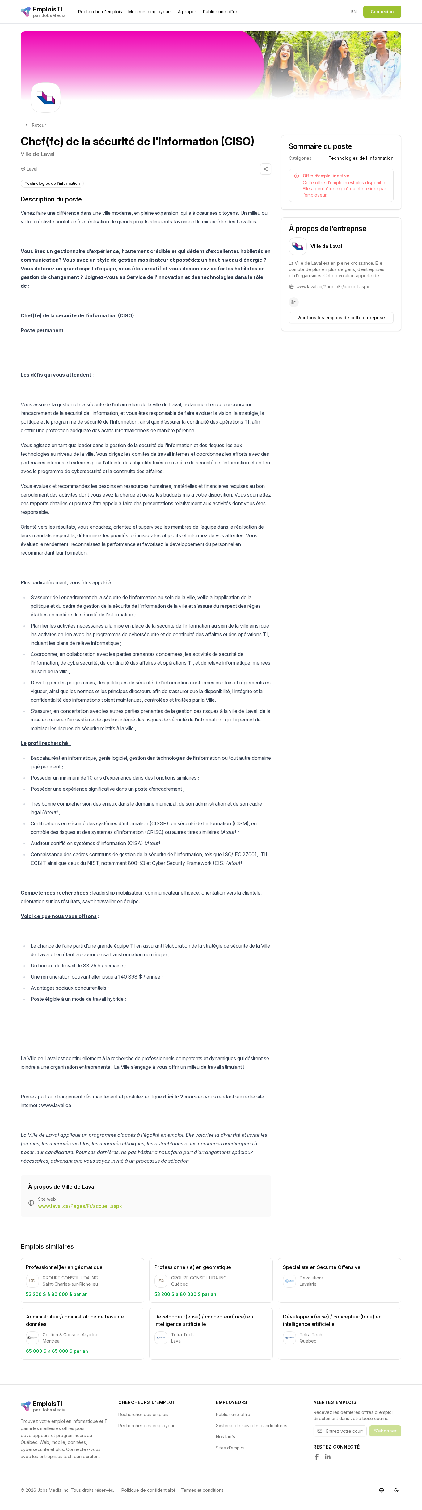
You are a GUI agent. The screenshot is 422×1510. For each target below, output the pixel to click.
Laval (32, 168)
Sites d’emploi (230, 1447)
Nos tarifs (225, 1436)
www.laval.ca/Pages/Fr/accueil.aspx (80, 1206)
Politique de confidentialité (148, 1490)
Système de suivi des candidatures (251, 1425)
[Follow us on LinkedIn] (328, 1457)
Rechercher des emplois (143, 1414)
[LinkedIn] (294, 302)
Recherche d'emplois (100, 11)
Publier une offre (220, 11)
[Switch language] (381, 1490)
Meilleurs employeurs (150, 11)
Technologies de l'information (52, 183)
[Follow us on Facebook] (317, 1457)
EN (354, 11)
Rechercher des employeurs (147, 1425)
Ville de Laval (37, 154)
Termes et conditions (202, 1490)
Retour (39, 125)
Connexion (382, 11)
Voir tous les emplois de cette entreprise (341, 317)
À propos (187, 11)
